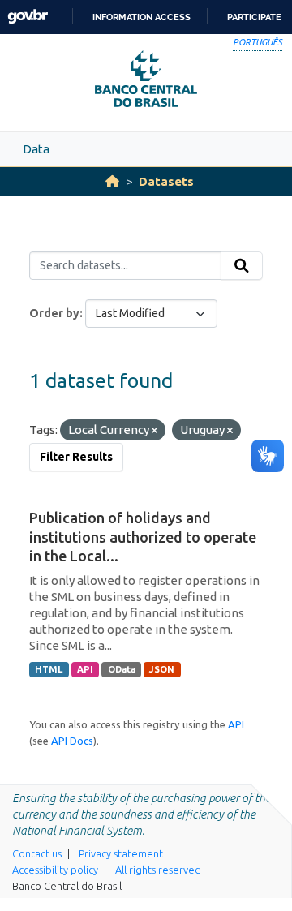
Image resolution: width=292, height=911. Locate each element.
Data (36, 149)
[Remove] (154, 431)
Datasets (166, 181)
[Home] (112, 181)
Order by (54, 313)
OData (121, 669)
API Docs (72, 740)
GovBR (27, 16)
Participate (254, 17)
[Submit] (242, 266)
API (85, 669)
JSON (161, 669)
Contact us (37, 853)
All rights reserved (158, 869)
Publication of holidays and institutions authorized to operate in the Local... (142, 536)
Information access (141, 17)
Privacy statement (121, 853)
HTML (48, 669)
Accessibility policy (55, 869)
